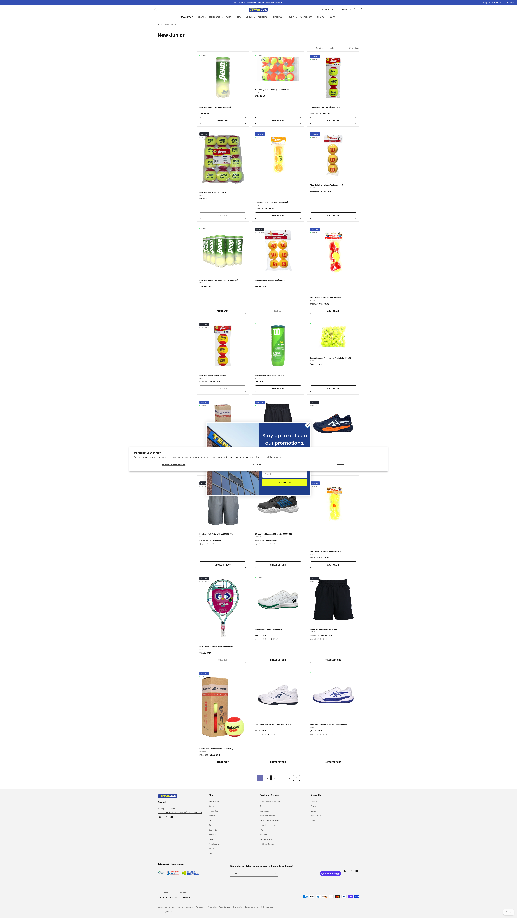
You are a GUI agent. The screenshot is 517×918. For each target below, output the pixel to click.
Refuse (340, 464)
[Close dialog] (307, 425)
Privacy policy (274, 457)
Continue (285, 482)
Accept (257, 464)
